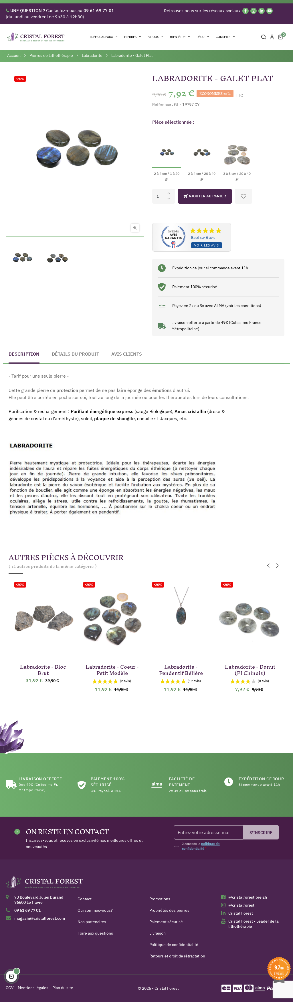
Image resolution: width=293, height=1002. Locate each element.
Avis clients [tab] (126, 354)
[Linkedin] (261, 11)
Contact (85, 898)
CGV (10, 987)
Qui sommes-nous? (95, 910)
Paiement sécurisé (166, 921)
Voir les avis (206, 245)
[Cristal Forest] (44, 884)
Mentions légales (33, 987)
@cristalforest (241, 905)
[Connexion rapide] (272, 37)
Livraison (157, 933)
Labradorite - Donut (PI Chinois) (250, 669)
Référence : (162, 104)
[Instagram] (253, 11)
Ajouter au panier (207, 196)
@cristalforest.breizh (247, 897)
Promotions (159, 898)
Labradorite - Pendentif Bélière (181, 669)
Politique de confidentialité (173, 944)
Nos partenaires (92, 921)
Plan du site (62, 987)
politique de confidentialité (201, 846)
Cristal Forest (240, 913)
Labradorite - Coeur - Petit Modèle (112, 669)
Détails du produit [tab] (75, 354)
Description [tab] (24, 354)
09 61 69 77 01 (27, 910)
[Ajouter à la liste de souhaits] (243, 196)
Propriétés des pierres (169, 910)
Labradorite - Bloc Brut (43, 669)
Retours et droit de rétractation (177, 956)
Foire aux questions (95, 933)
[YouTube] (269, 11)
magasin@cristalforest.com (39, 918)
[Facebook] (245, 11)
